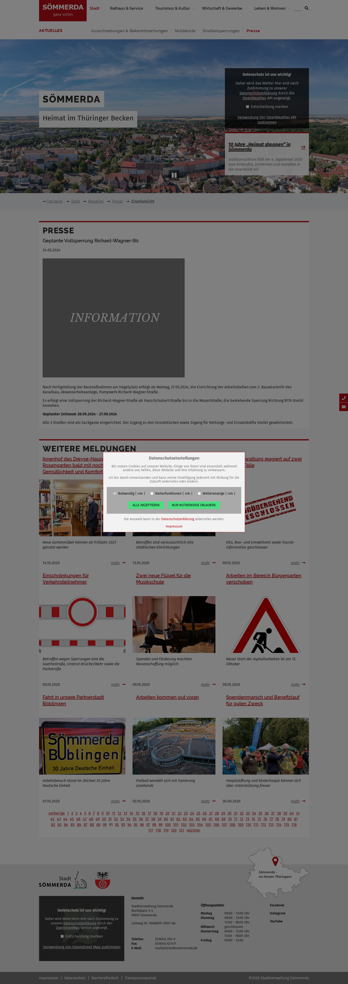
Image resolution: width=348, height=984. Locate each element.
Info (140, 493)
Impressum (174, 526)
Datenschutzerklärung (177, 519)
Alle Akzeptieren (146, 505)
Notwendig (126, 493)
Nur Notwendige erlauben (194, 505)
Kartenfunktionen (168, 493)
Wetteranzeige (213, 493)
